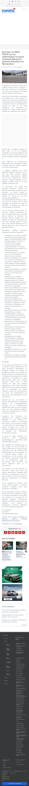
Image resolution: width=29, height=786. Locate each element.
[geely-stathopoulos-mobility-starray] (12, 585)
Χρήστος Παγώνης (19, 752)
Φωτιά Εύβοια (18, 750)
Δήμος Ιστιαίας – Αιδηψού (8, 654)
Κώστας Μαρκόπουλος (20, 719)
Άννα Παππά (18, 660)
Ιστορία (4, 763)
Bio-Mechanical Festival (20, 658)
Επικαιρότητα (19, 67)
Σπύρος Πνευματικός (20, 744)
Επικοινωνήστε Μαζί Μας (20, 759)
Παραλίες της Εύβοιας (7, 767)
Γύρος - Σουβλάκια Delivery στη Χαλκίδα (20, 646)
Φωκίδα (6, 683)
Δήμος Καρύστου (8, 658)
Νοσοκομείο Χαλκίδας (20, 727)
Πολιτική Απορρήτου (20, 764)
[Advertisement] (14, 28)
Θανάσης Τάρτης (19, 708)
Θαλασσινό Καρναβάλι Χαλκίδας (20, 704)
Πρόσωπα (4, 765)
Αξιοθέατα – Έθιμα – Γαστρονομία (6, 760)
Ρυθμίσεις (24, 771)
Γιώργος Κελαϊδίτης (19, 673)
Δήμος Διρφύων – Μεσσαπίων (8, 649)
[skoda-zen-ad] (12, 567)
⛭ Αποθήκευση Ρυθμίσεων (14, 783)
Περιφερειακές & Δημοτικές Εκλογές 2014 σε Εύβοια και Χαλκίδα (21, 736)
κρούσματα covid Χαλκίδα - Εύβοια (20, 755)
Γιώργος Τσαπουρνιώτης (20, 677)
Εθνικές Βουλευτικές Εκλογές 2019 (20, 693)
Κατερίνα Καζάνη (19, 712)
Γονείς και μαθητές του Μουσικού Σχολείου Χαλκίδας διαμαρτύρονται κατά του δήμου (14, 518)
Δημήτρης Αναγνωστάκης (20, 679)
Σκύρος (7, 670)
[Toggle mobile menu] (26, 9)
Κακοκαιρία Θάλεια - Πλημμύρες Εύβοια (19, 711)
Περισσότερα (24, 624)
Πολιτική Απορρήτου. (12, 772)
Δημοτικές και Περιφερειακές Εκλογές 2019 (20, 682)
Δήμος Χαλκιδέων (8, 674)
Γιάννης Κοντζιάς (19, 671)
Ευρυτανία (6, 677)
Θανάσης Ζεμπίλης (19, 706)
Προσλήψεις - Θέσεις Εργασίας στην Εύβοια (20, 739)
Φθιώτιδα (6, 680)
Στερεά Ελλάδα (5, 635)
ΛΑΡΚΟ (17, 721)
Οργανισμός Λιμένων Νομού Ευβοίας (21, 729)
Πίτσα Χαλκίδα (19, 648)
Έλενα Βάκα (18, 662)
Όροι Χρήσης (18, 762)
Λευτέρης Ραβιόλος (19, 723)
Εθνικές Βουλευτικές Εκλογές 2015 (20, 691)
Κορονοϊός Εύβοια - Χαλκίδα (21, 714)
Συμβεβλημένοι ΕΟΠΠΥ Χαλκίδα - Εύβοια (20, 653)
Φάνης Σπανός (18, 748)
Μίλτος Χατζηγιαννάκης (20, 725)
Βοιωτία (6, 638)
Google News (18, 523)
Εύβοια (6, 641)
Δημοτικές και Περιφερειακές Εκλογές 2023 (20, 686)
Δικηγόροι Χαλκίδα (19, 650)
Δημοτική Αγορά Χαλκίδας (20, 688)
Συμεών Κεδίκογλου (19, 746)
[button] (3, 551)
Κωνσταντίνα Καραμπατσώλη (19, 717)
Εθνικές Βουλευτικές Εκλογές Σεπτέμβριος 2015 (21, 696)
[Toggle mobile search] (23, 9)
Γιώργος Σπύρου (19, 675)
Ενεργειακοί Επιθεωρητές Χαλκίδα (20, 644)
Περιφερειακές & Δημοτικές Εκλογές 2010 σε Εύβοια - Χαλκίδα (21, 732)
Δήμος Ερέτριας (8, 645)
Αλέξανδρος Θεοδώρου (20, 664)
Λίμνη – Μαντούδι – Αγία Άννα (8, 666)
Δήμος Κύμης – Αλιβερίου (8, 662)
